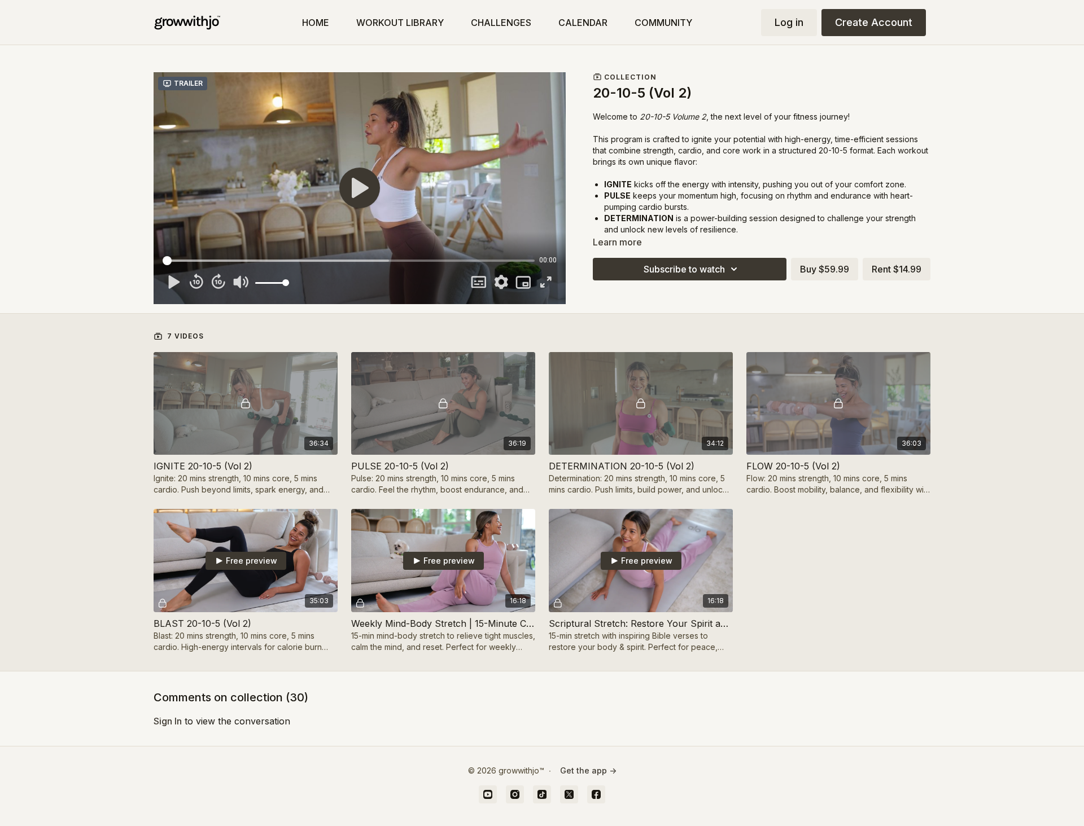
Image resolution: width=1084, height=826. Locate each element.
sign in (168, 721)
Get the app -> (588, 770)
